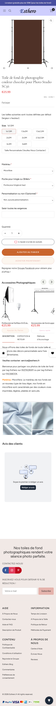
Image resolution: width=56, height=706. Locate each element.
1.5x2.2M (40, 131)
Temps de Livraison (39, 614)
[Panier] (51, 10)
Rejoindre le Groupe (10, 659)
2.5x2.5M (40, 137)
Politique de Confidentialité (8, 646)
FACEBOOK (11, 374)
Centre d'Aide (36, 649)
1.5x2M (24, 131)
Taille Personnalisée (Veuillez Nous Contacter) (25, 150)
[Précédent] (4, 68)
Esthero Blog (7, 664)
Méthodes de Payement (41, 630)
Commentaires (8, 669)
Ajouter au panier (15, 330)
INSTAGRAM (27, 370)
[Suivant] (51, 68)
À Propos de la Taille (39, 619)
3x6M (24, 144)
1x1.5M (9, 131)
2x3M (24, 137)
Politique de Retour (39, 624)
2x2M (8, 137)
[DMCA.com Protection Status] (36, 702)
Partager (6, 102)
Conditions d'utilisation (12, 653)
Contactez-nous (9, 619)
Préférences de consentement (8, 676)
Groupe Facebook (26, 268)
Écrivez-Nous (36, 654)
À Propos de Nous (10, 614)
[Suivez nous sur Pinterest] (18, 570)
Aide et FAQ (7, 624)
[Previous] (43, 282)
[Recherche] (10, 10)
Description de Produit (11, 630)
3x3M (8, 144)
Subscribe (46, 591)
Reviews (34, 659)
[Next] (51, 282)
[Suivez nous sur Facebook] (5, 570)
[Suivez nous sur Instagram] (12, 570)
